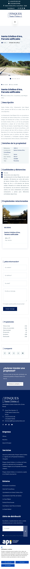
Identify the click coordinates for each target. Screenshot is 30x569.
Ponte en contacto (14, 384)
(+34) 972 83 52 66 (15, 1)
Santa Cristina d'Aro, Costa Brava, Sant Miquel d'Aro (14, 97)
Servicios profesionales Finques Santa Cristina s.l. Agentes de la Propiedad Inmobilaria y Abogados (14, 457)
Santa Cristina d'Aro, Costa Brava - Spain (16, 6)
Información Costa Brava (9, 485)
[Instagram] (13, 353)
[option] (15, 65)
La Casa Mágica (6, 499)
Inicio (4, 42)
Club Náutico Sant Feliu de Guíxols (11, 506)
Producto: (6, 154)
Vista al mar (15, 326)
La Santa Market (6, 509)
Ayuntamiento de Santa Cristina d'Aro (12, 492)
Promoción (15, 332)
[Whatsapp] (18, 353)
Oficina (4, 436)
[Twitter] (20, 8)
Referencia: (7, 148)
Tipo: (5, 161)
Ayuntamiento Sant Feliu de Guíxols (12, 496)
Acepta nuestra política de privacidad (14, 304)
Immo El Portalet (6, 443)
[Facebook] (18, 8)
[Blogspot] (22, 8)
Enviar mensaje (10, 309)
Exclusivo (15, 334)
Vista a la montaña (15, 328)
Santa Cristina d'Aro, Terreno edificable (12, 233)
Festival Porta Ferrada (8, 502)
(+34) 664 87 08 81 (15, 3)
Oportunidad (15, 330)
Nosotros (4, 439)
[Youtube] (24, 8)
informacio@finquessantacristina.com (15, 421)
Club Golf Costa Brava (8, 489)
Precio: (5, 159)
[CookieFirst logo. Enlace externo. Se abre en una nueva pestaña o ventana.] (1, 547)
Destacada (15, 336)
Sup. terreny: (7, 156)
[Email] (22, 353)
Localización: (7, 150)
